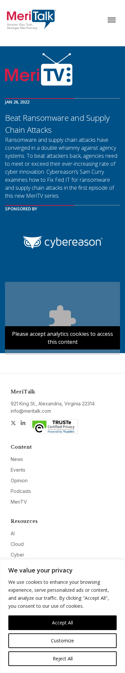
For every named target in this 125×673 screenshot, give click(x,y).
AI (13, 533)
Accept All (62, 622)
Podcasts (21, 491)
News (17, 459)
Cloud (17, 544)
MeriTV (19, 502)
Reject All (63, 658)
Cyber (17, 555)
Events (18, 470)
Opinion (19, 480)
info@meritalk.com (31, 411)
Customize (62, 640)
